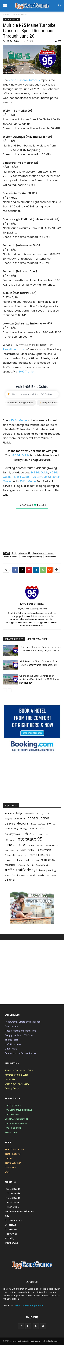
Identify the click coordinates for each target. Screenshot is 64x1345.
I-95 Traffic (26, 371)
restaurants (9, 860)
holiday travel (13, 833)
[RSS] (36, 1326)
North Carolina (27, 849)
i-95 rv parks (9, 840)
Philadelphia (10, 855)
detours (23, 823)
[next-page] (9, 690)
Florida (51, 823)
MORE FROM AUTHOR (37, 639)
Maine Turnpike (10, 556)
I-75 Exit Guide (40, 477)
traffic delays (51, 556)
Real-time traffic (14, 349)
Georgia (24, 828)
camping (8, 819)
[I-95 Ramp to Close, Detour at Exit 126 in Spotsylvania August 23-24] (10, 665)
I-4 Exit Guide (39, 472)
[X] (22, 570)
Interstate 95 (24, 553)
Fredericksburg (11, 828)
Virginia (10, 879)
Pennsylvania (44, 849)
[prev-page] (5, 690)
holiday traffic (37, 828)
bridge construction (25, 813)
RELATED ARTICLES (14, 639)
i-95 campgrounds (40, 834)
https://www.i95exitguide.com (32, 608)
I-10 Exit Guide (21, 477)
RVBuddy (21, 865)
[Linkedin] (36, 570)
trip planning (22, 875)
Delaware (10, 823)
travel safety (10, 875)
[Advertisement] (32, 527)
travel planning (47, 870)
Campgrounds (43, 813)
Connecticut (20, 818)
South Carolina (43, 865)
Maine (50, 553)
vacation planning (37, 875)
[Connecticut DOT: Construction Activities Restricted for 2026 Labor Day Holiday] (10, 679)
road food (35, 860)
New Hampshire (11, 850)
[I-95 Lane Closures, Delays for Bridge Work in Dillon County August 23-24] (10, 650)
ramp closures (40, 854)
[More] (56, 570)
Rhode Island (22, 859)
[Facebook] (15, 570)
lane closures (38, 553)
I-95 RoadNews (19, 14)
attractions (9, 813)
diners (33, 824)
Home (6, 14)
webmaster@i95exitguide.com (28, 1305)
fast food (41, 824)
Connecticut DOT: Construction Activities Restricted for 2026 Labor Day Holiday (39, 679)
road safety (48, 859)
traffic (9, 869)
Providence (23, 855)
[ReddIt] (50, 570)
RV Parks (30, 865)
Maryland (40, 845)
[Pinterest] (29, 570)
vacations (51, 875)
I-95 (14, 553)
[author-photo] (32, 599)
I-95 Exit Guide (12, 41)
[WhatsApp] (43, 570)
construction (38, 818)
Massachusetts (51, 845)
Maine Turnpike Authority (24, 80)
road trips (10, 864)
